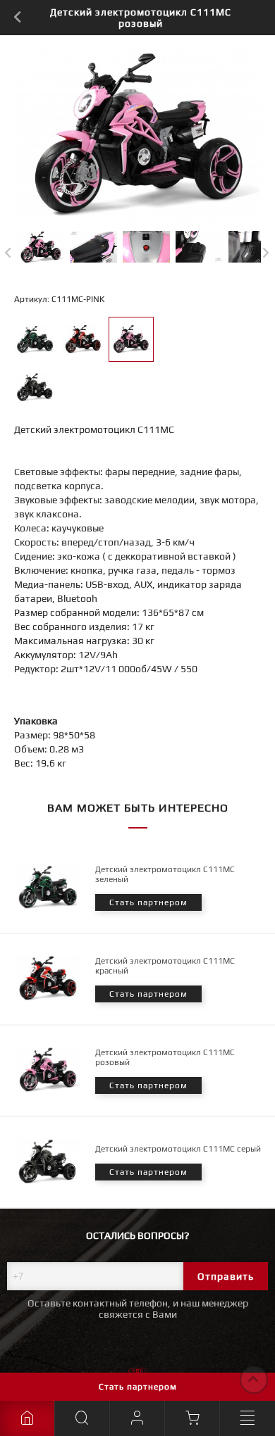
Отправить (225, 1276)
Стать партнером (138, 1387)
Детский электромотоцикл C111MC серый (178, 1149)
